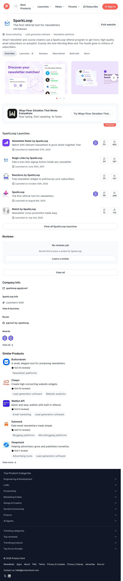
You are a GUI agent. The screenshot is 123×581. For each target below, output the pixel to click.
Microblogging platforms (52, 435)
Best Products (25, 6)
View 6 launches (10, 308)
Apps (19, 564)
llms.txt (100, 564)
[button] (87, 53)
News (58, 6)
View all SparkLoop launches (60, 226)
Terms (42, 564)
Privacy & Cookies (56, 564)
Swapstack (17, 442)
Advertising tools (22, 455)
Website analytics (56, 393)
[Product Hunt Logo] (7, 6)
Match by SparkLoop (24, 209)
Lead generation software (37, 34)
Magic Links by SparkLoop (27, 157)
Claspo (15, 380)
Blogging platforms (23, 435)
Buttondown (18, 359)
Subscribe (92, 6)
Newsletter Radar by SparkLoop (30, 140)
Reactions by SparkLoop (26, 174)
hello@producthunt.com (27, 570)
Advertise (90, 564)
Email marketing (14, 34)
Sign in (112, 6)
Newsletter (9, 564)
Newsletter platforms (64, 34)
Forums (72, 6)
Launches (43, 6)
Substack (16, 421)
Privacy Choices (75, 564)
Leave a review (60, 258)
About (27, 564)
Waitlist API (17, 400)
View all (60, 272)
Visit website (108, 24)
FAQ (34, 564)
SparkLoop (18, 192)
